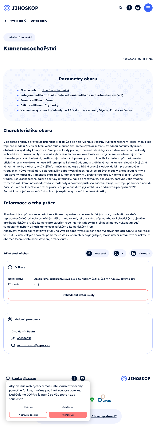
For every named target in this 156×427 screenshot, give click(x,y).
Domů (6, 21)
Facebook (129, 7)
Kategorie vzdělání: (34, 95)
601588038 (24, 338)
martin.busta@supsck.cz (33, 345)
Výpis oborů (18, 20)
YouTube (138, 7)
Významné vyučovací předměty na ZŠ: (46, 110)
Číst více (28, 407)
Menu (148, 7)
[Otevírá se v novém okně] (104, 398)
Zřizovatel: (14, 284)
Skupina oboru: (31, 90)
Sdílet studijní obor (16, 253)
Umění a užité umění (19, 37)
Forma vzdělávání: (33, 100)
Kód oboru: (129, 58)
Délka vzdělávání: (33, 105)
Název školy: (15, 278)
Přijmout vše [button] (68, 414)
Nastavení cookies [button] (28, 414)
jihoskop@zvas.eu (24, 378)
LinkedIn (144, 253)
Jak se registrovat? (104, 416)
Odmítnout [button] (67, 407)
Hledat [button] (121, 7)
